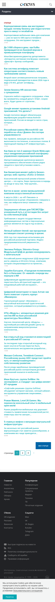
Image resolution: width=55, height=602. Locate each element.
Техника (29, 498)
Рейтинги (8, 492)
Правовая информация (18, 559)
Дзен (27, 535)
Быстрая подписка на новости (22, 544)
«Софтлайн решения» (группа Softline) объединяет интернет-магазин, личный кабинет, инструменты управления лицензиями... (27, 391)
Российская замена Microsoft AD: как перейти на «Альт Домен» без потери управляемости (24, 132)
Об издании (9, 517)
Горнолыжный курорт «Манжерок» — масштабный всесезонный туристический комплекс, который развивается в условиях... (25, 303)
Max (27, 517)
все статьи (43, 445)
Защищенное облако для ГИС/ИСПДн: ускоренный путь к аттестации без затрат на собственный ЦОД (26, 212)
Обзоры (7, 495)
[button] (50, 4)
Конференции (31, 484)
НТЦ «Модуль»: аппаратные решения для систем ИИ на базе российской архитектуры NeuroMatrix (26, 315)
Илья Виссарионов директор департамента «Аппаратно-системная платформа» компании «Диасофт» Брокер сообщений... (26, 59)
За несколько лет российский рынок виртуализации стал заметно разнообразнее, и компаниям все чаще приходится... (26, 431)
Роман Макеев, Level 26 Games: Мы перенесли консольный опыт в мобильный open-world (27, 403)
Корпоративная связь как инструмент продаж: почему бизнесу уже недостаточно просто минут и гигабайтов (27, 28)
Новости (8, 484)
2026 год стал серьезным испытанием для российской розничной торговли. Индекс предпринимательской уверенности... (24, 240)
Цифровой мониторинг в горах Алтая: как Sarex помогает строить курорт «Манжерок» (26, 294)
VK (26, 520)
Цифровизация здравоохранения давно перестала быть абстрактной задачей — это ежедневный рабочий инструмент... (25, 282)
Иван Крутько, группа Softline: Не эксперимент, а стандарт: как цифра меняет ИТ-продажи (27, 382)
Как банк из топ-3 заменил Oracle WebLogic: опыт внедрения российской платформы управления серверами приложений (27, 153)
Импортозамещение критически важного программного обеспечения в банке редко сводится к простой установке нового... (24, 162)
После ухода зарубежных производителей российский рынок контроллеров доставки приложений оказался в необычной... (24, 369)
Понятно (10, 597)
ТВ (26, 501)
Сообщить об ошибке (17, 555)
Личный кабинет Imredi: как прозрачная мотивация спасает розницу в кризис (25, 232)
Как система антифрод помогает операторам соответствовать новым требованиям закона (24, 71)
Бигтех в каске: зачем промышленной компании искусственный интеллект (24, 192)
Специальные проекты (31, 489)
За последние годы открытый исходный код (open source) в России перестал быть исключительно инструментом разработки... (25, 346)
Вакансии (8, 524)
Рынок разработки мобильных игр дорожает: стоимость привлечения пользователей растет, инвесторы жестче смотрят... (26, 412)
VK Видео (29, 524)
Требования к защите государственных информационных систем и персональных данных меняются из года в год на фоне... (24, 221)
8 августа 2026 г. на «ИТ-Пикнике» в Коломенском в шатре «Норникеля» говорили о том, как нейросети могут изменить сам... (27, 200)
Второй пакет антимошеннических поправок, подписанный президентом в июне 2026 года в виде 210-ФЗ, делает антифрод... (26, 80)
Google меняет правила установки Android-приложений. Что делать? (27, 109)
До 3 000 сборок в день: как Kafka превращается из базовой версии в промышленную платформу (23, 50)
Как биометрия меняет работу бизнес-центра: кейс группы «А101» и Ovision (24, 173)
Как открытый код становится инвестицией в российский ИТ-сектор (27, 338)
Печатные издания (34, 505)
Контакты (8, 527)
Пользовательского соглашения (27, 590)
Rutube (28, 527)
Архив (7, 499)
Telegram (29, 531)
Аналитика (9, 488)
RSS (9, 548)
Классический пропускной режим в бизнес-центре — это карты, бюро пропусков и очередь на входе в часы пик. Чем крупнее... (27, 181)
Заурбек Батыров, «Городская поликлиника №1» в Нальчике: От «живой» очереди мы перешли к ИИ (27, 273)
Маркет (28, 494)
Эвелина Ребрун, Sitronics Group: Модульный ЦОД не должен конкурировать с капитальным (27, 252)
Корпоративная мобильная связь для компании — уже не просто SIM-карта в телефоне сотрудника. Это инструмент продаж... (27, 38)
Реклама (8, 520)
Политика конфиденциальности (22, 551)
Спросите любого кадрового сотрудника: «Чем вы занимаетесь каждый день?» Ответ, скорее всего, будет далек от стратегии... (26, 99)
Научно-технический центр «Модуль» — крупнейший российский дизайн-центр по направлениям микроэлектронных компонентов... (24, 326)
